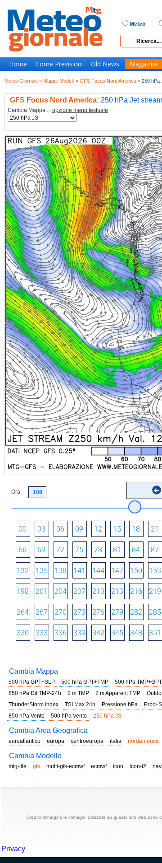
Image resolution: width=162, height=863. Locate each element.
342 (98, 633)
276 (98, 612)
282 (136, 612)
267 (42, 612)
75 (79, 550)
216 (136, 591)
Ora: (16, 492)
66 (22, 550)
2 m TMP (78, 693)
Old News (105, 64)
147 (117, 570)
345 (117, 633)
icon (118, 766)
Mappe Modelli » (60, 81)
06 (60, 529)
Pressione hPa (120, 704)
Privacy (13, 849)
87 (155, 550)
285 (155, 612)
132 (23, 570)
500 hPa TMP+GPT (138, 682)
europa (55, 741)
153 (155, 570)
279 (117, 612)
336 (60, 633)
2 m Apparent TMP (117, 693)
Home (18, 64)
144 (98, 570)
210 (98, 591)
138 (60, 570)
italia (116, 741)
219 (155, 591)
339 (79, 633)
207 (79, 591)
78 (98, 550)
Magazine (144, 64)
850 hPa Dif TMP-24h (35, 693)
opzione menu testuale (80, 110)
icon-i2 (138, 766)
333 (42, 633)
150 (136, 570)
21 (155, 529)
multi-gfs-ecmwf (65, 766)
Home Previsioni (59, 64)
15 (117, 529)
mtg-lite (18, 766)
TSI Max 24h (80, 704)
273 (79, 612)
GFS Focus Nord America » (110, 81)
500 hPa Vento (69, 716)
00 (22, 529)
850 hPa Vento (27, 716)
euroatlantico (24, 741)
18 (136, 529)
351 (155, 633)
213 (117, 591)
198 (23, 591)
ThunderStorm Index (33, 704)
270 (60, 612)
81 (117, 550)
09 (79, 529)
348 (136, 633)
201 (42, 591)
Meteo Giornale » (23, 81)
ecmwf (99, 766)
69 (41, 550)
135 (42, 570)
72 (60, 550)
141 (79, 570)
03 (41, 529)
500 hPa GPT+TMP (84, 682)
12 (98, 529)
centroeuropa (87, 741)
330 (23, 633)
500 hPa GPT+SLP (32, 682)
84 (136, 550)
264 (23, 612)
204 (60, 591)
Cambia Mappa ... (58, 110)
